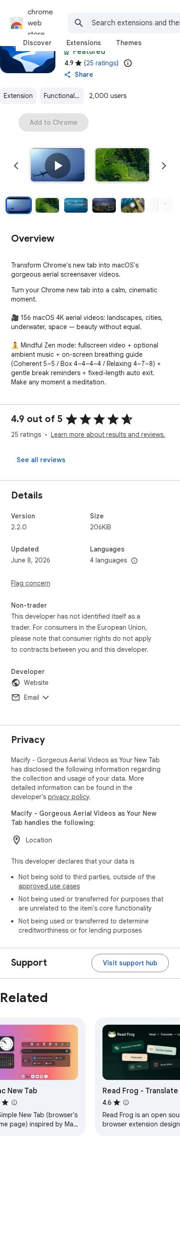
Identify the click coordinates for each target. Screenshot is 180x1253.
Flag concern (30, 583)
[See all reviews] (41, 460)
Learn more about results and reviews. (108, 434)
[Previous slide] (16, 166)
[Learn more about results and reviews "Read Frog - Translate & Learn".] (126, 1102)
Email (31, 697)
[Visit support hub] (130, 963)
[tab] (37, 43)
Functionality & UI (64, 96)
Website (36, 683)
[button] (57, 165)
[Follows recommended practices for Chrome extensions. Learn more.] (66, 52)
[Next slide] (164, 166)
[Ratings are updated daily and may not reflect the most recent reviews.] (128, 63)
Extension (18, 96)
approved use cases (49, 886)
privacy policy (68, 797)
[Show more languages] (134, 561)
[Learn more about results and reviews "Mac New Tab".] (14, 1102)
